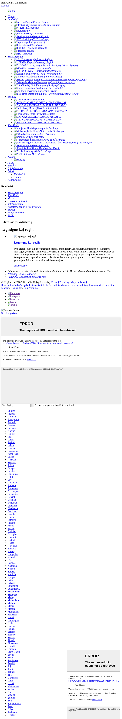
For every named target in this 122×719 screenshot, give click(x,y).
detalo (24, 265)
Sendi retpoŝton (9, 313)
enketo (17, 265)
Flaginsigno (16, 288)
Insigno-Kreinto (37, 285)
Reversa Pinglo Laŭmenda (14, 285)
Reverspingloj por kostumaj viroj (87, 285)
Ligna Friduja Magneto (57, 285)
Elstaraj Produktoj (60, 282)
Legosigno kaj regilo (27, 242)
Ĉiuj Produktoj (31, 288)
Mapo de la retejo (79, 282)
